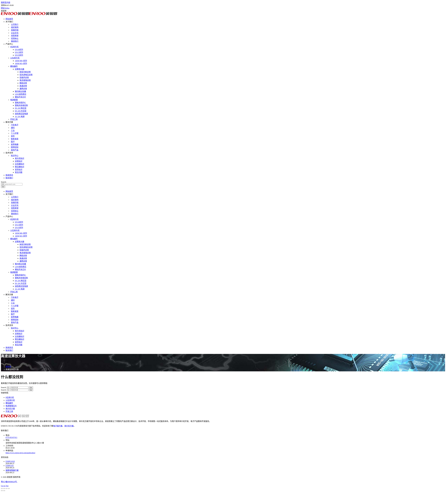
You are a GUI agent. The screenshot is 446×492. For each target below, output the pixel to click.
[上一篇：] (2, 490)
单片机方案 (10, 409)
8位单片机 (10, 397)
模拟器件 (9, 403)
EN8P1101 (10, 466)
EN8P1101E (10, 461)
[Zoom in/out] (9, 488)
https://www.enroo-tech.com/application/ (20, 453)
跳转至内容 (5, 2)
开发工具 (9, 411)
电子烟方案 (57, 426)
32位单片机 (10, 400)
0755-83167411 (11, 437)
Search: (3, 387)
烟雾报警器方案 (12, 470)
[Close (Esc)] (2, 488)
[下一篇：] (4, 490)
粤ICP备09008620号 (9, 482)
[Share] (4, 488)
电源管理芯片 (11, 406)
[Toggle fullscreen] (6, 488)
